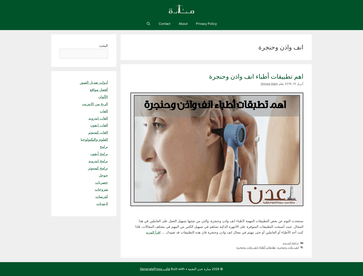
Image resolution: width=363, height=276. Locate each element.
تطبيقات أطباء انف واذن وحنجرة (256, 247)
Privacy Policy (206, 24)
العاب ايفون (99, 125)
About (183, 24)
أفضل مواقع (99, 90)
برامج (104, 147)
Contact (164, 24)
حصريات (101, 182)
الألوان (103, 97)
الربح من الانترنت (95, 104)
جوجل (103, 175)
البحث (103, 46)
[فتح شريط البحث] (148, 23)
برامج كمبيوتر (98, 168)
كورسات (101, 196)
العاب (104, 111)
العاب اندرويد (98, 118)
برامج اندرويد (291, 243)
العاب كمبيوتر (98, 132)
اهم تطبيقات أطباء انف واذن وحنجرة (256, 76)
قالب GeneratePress (155, 269)
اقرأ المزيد (153, 232)
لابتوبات (102, 204)
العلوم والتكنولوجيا (94, 139)
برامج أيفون (99, 154)
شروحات (101, 189)
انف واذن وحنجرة (288, 247)
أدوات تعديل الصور (94, 82)
